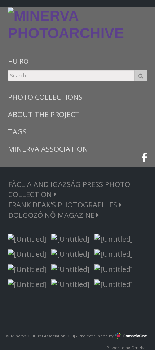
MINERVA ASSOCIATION (48, 149)
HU (13, 61)
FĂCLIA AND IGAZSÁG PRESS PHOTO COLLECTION (69, 189)
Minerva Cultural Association (38, 335)
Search (140, 75)
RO (23, 61)
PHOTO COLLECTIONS (45, 97)
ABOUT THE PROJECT (44, 114)
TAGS (17, 131)
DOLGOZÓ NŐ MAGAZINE (52, 215)
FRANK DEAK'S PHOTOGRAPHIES (63, 205)
